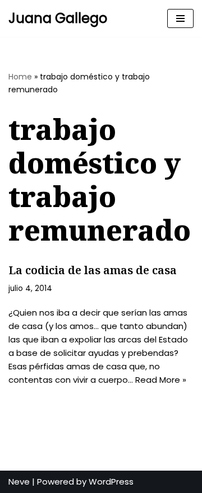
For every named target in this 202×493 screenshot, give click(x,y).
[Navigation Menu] (180, 18)
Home (20, 76)
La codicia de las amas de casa (92, 270)
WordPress (111, 481)
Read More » (160, 380)
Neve (19, 481)
